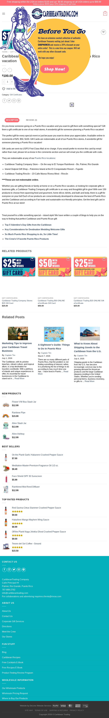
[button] (71, 104)
